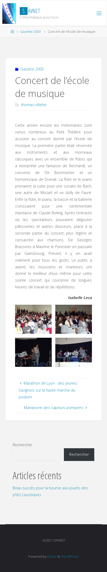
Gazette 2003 (30, 31)
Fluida (52, 556)
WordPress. (70, 556)
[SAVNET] (9, 13)
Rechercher (22, 444)
